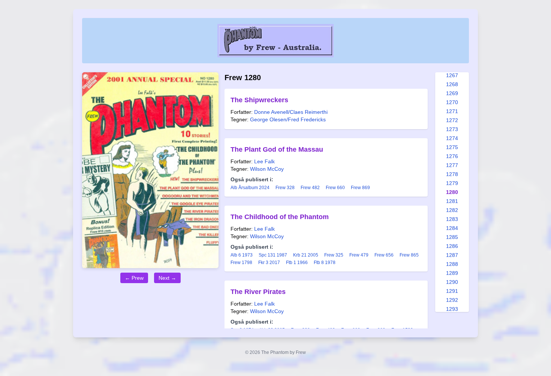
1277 (452, 165)
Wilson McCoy (267, 169)
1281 (452, 201)
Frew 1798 (241, 262)
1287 (452, 255)
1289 (452, 273)
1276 (452, 156)
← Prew (134, 278)
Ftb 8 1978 (324, 262)
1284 (452, 228)
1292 (452, 300)
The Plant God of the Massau (277, 149)
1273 (452, 129)
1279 (452, 183)
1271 (452, 111)
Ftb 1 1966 (297, 262)
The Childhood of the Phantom (280, 217)
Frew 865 (409, 255)
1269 (452, 93)
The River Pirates (258, 291)
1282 (452, 210)
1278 (452, 174)
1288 (452, 264)
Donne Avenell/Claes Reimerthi (291, 112)
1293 (452, 309)
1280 (452, 192)
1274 (452, 138)
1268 (452, 84)
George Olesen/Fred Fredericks (288, 119)
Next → (167, 278)
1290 (452, 282)
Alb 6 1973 (242, 255)
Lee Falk (264, 161)
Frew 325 (333, 255)
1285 (452, 237)
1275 (452, 147)
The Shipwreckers (259, 100)
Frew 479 (358, 255)
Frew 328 (285, 187)
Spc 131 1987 (273, 255)
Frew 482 (310, 187)
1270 (452, 102)
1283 (452, 219)
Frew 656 (384, 255)
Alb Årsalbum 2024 (250, 187)
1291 (452, 291)
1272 (452, 120)
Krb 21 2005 (305, 255)
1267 (452, 75)
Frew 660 (335, 187)
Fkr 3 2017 (269, 262)
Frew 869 (360, 187)
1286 (452, 246)
